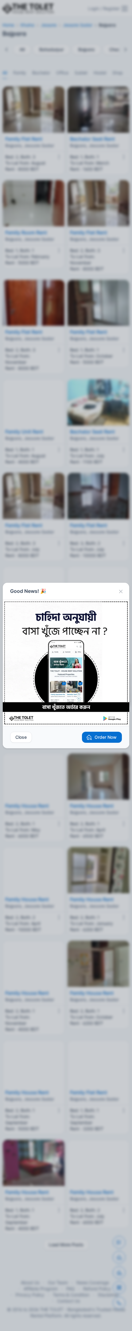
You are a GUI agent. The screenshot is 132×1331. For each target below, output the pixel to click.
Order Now (106, 737)
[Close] (120, 591)
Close (21, 737)
